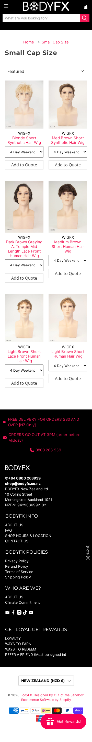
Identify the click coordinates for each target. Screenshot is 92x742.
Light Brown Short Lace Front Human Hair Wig (24, 356)
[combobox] (41, 18)
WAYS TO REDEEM (20, 649)
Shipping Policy (18, 577)
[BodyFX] (46, 7)
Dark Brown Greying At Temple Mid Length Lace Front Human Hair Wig (24, 248)
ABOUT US (14, 525)
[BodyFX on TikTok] (25, 613)
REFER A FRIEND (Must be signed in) (35, 654)
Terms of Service (19, 571)
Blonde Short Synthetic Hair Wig (24, 140)
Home (28, 42)
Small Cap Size (55, 42)
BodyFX (26, 695)
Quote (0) (88, 552)
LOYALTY (13, 638)
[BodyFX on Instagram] (19, 613)
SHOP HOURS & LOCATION (28, 535)
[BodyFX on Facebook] (13, 613)
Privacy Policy (17, 561)
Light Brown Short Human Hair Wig (67, 354)
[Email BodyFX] (7, 613)
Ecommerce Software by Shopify (46, 700)
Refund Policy (16, 566)
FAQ (8, 530)
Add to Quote (24, 165)
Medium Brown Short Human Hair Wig (68, 246)
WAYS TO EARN (18, 644)
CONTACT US (16, 541)
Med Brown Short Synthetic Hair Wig (68, 140)
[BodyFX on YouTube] (31, 613)
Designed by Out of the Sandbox (59, 695)
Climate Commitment (22, 602)
